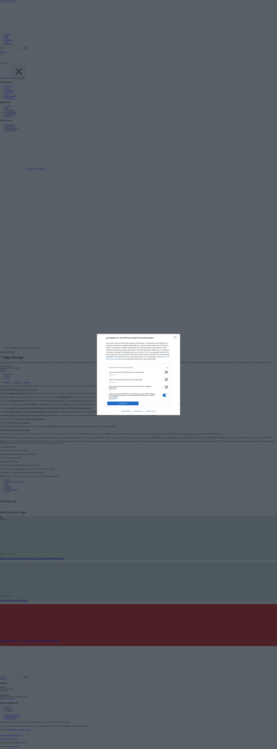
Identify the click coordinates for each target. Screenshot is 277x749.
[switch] (165, 372)
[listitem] (138, 367)
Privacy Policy (150, 411)
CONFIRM (123, 403)
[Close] (176, 338)
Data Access (138, 411)
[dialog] (138, 374)
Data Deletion (126, 411)
